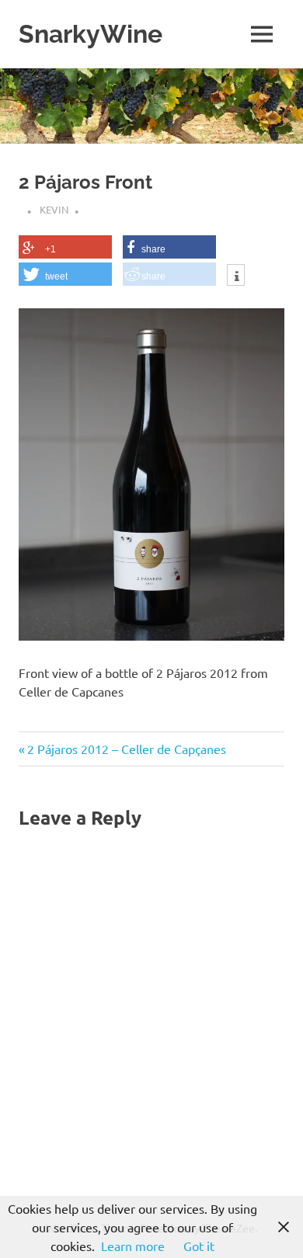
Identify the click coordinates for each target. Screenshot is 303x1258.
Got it (198, 1245)
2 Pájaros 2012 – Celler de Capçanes (126, 748)
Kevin (54, 209)
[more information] (236, 276)
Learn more (133, 1245)
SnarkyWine (90, 33)
